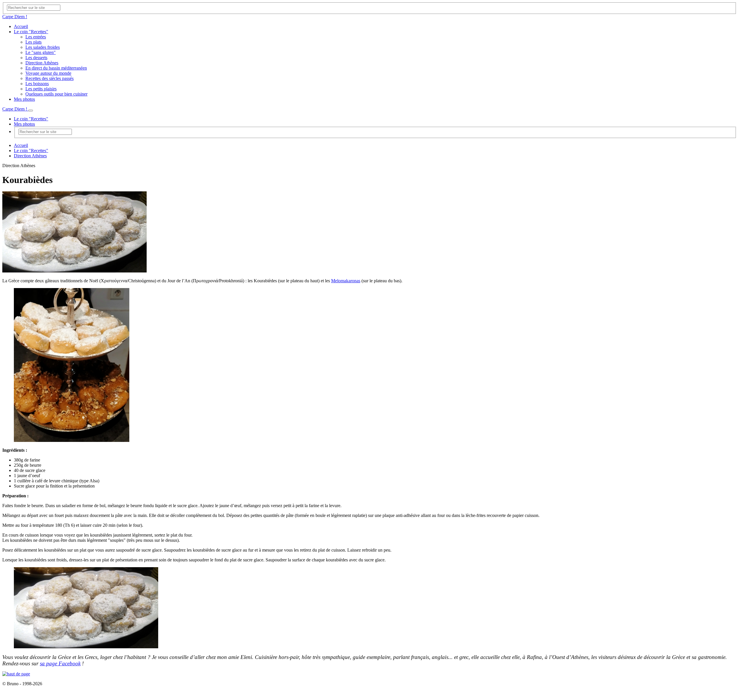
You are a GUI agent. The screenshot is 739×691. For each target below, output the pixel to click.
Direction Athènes (41, 62)
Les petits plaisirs (41, 88)
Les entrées (35, 36)
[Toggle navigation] (30, 110)
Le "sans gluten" (40, 52)
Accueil (21, 26)
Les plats (33, 42)
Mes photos (24, 99)
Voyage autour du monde (48, 73)
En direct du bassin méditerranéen (56, 68)
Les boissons (37, 83)
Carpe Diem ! (14, 16)
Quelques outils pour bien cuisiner (56, 93)
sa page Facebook (60, 663)
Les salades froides (42, 47)
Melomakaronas (345, 280)
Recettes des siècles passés (49, 78)
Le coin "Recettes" (31, 31)
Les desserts (36, 57)
